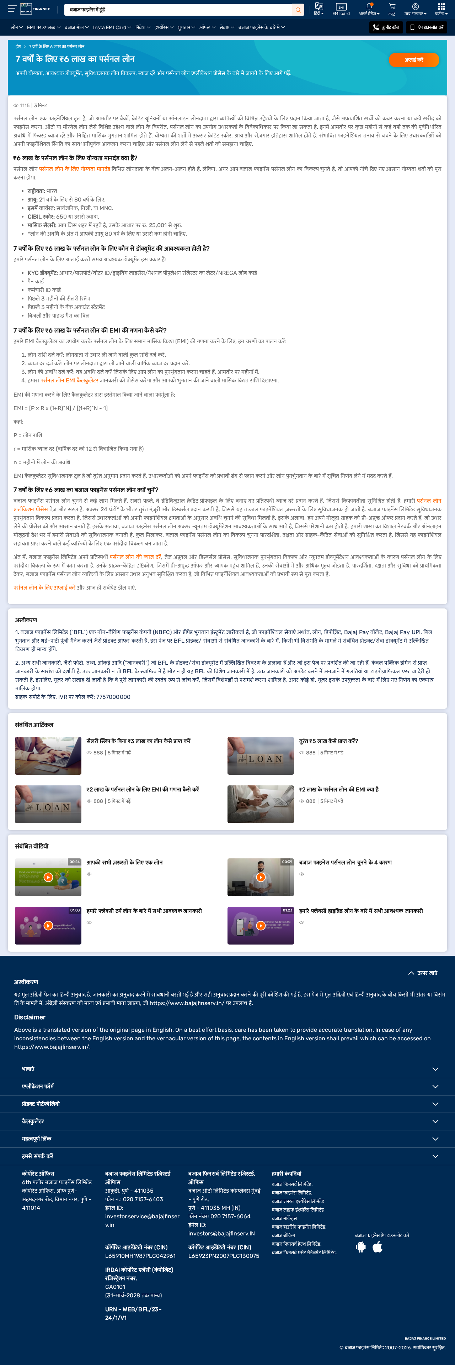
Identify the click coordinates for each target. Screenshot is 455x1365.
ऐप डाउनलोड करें (431, 27)
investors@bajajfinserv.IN (221, 1233)
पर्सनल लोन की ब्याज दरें (135, 557)
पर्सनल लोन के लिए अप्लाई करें (45, 587)
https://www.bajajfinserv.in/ (187, 1003)
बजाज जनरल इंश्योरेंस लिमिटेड (298, 1201)
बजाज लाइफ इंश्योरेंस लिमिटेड (298, 1210)
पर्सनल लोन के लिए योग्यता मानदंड (74, 169)
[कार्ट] (392, 6)
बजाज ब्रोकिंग (283, 1236)
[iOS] (377, 1248)
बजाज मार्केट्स (284, 1218)
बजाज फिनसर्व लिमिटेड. (292, 1184)
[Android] (360, 1248)
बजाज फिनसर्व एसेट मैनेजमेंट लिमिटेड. (304, 1253)
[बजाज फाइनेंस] (35, 9)
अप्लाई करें (414, 60)
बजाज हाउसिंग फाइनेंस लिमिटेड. (299, 1227)
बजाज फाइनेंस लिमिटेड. (292, 1193)
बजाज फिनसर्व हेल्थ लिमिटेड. (297, 1244)
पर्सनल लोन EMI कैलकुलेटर (69, 380)
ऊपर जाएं (427, 972)
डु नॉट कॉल (391, 27)
